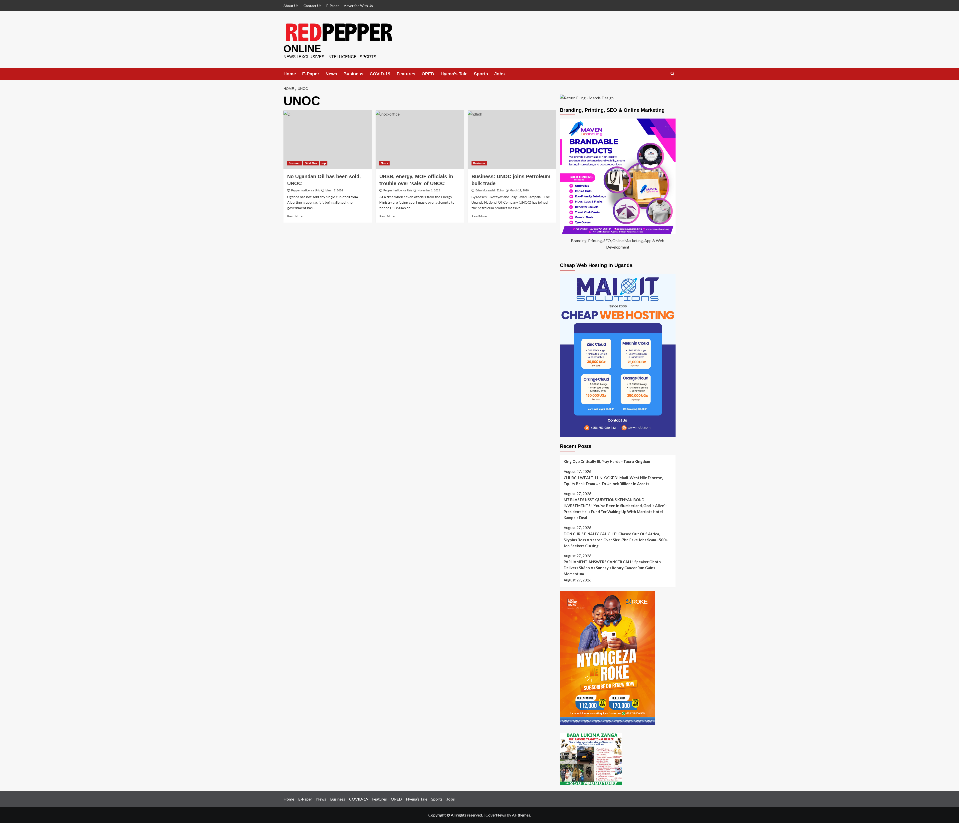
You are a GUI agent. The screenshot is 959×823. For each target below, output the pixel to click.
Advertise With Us (358, 5)
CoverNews (495, 815)
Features (406, 73)
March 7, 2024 (334, 190)
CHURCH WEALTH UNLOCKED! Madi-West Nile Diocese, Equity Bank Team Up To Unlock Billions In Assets (613, 480)
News (331, 73)
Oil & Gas (311, 163)
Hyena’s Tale (454, 73)
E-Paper (332, 5)
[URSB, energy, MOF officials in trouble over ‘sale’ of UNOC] (420, 139)
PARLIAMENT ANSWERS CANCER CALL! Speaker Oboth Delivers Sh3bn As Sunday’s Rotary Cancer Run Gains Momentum (612, 567)
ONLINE (302, 48)
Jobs (499, 73)
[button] (672, 73)
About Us (290, 5)
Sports (481, 73)
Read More (294, 216)
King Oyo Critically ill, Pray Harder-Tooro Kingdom (607, 461)
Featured (294, 163)
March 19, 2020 (519, 190)
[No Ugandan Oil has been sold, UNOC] (327, 139)
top (323, 163)
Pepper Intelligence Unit (305, 190)
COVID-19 (380, 73)
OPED (428, 73)
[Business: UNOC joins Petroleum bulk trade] (512, 139)
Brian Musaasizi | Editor (490, 190)
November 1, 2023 (429, 190)
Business (353, 73)
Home (289, 73)
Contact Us (312, 5)
